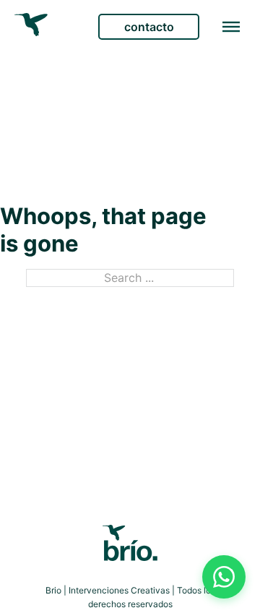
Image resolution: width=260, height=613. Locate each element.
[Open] (231, 27)
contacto (149, 27)
